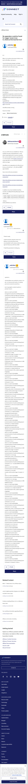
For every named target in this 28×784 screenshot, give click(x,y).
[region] (13, 774)
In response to (14, 228)
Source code (6, 646)
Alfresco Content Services (12, 113)
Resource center (4, 699)
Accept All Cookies (13, 781)
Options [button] (25, 30)
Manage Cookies (13, 778)
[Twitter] (7, 676)
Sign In (20, 14)
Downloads (3, 705)
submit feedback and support (14, 4)
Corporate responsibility (6, 744)
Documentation (4, 759)
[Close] (25, 766)
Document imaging (5, 729)
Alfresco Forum (5, 30)
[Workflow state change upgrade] (22, 134)
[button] (4, 122)
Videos (2, 708)
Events (2, 754)
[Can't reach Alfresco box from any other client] (24, 134)
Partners (3, 741)
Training (3, 757)
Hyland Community (6, 14)
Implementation (5, 718)
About (2, 738)
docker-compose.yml (18, 158)
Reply (13, 127)
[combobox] (13, 24)
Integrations (4, 693)
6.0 (11, 117)
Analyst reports (4, 687)
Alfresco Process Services (9, 641)
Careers (3, 736)
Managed (3, 720)
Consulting (3, 723)
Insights (3, 690)
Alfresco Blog (5, 586)
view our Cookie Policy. (17, 775)
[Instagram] (10, 676)
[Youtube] (18, 676)
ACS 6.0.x (5, 117)
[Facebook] (3, 676)
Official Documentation (9, 643)
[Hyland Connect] (10, 9)
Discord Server (6, 648)
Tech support (4, 762)
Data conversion (4, 726)
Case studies (4, 684)
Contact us (13, 668)
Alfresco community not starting (9, 619)
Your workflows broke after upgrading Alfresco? (13, 611)
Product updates (5, 711)
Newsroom (3, 747)
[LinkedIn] (14, 676)
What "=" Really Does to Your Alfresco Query (12, 583)
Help (15, 14)
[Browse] (3, 19)
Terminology (4, 702)
